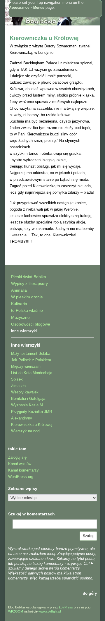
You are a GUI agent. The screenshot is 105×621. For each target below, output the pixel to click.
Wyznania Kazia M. (27, 405)
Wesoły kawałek (24, 392)
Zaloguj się (17, 457)
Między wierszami (26, 366)
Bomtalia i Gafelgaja (28, 398)
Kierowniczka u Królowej (44, 38)
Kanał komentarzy (23, 470)
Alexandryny (21, 418)
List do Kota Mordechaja (31, 373)
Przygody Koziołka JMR (31, 412)
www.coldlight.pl (49, 611)
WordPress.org (20, 476)
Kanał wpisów (19, 464)
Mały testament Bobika (30, 353)
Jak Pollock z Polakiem (31, 360)
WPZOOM (15, 611)
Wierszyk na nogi (25, 431)
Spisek (17, 379)
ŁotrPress (66, 607)
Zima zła (18, 385)
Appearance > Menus (26, 8)
